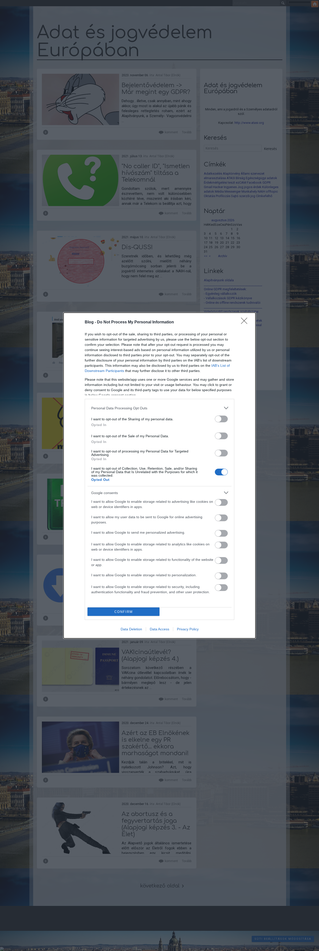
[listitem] (159, 408)
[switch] (221, 419)
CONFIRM (123, 612)
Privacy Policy (188, 629)
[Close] (245, 322)
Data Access (159, 629)
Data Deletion (131, 629)
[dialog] (159, 475)
